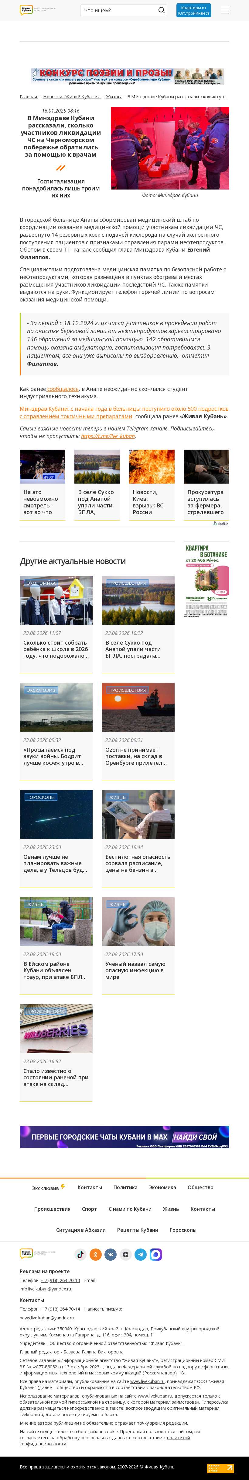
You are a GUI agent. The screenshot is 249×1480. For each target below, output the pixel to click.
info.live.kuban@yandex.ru (45, 1289)
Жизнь (114, 96)
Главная (29, 96)
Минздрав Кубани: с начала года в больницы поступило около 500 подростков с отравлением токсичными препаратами (124, 412)
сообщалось (62, 388)
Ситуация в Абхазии (81, 1230)
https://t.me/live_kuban (108, 436)
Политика (126, 1187)
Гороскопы (41, 797)
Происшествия (127, 583)
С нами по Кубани (130, 1209)
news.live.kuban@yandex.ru (47, 1318)
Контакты (90, 1187)
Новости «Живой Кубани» (72, 96)
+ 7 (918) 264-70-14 (60, 1280)
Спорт (89, 1209)
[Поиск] (161, 9)
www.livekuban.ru (147, 1381)
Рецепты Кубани (137, 1230)
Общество (200, 1187)
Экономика (41, 583)
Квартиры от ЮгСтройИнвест (194, 10)
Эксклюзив (41, 690)
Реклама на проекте (45, 1271)
